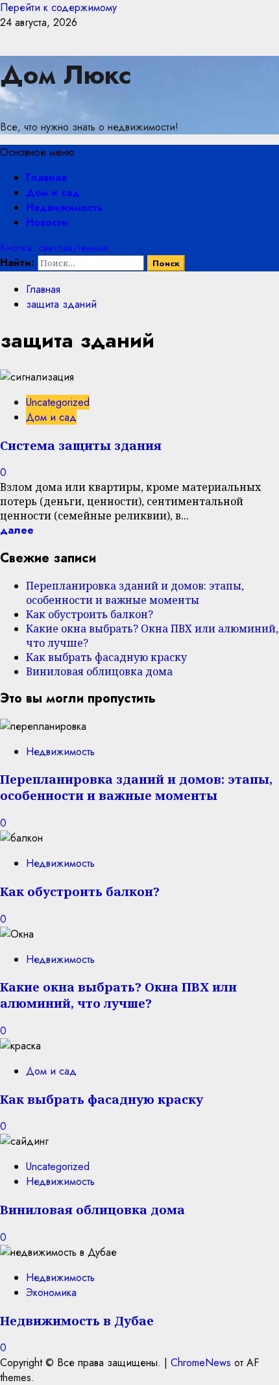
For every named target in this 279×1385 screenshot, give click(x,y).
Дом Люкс (66, 75)
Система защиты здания (81, 445)
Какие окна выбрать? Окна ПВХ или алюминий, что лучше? (118, 995)
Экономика (51, 1292)
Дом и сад (53, 192)
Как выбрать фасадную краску (106, 657)
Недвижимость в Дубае (77, 1320)
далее (17, 530)
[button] (37, 152)
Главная (46, 177)
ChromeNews (201, 1362)
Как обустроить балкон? (89, 614)
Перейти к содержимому (58, 7)
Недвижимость (64, 207)
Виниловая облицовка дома (99, 671)
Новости (47, 222)
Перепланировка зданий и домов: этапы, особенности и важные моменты (135, 593)
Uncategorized (58, 402)
